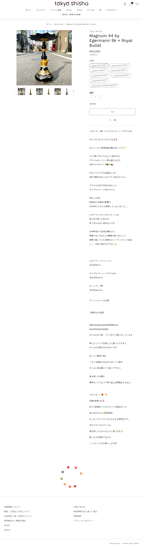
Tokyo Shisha (95, 31)
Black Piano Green (119, 65)
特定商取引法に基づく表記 (85, 511)
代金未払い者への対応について (18, 516)
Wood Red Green (99, 81)
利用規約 (77, 516)
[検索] (137, 3)
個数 (91, 93)
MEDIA (7, 530)
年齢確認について (12, 507)
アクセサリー (111, 10)
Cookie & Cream (98, 70)
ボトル (69, 10)
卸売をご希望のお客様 (71, 14)
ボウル (79, 10)
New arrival (58, 24)
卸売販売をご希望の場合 (15, 521)
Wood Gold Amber (99, 75)
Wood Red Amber (121, 75)
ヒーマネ (91, 10)
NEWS (7, 525)
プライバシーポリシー (83, 521)
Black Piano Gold (99, 65)
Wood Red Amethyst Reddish (104, 86)
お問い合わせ (79, 507)
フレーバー (40, 10)
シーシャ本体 (55, 10)
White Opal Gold (118, 70)
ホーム (28, 10)
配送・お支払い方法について (17, 511)
